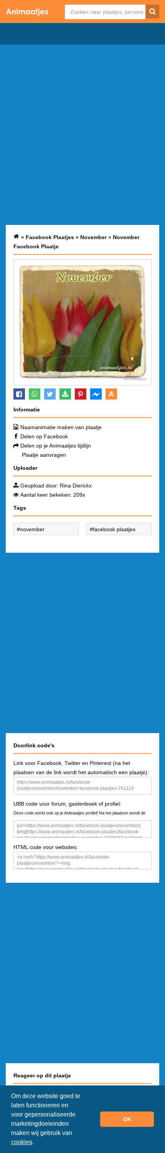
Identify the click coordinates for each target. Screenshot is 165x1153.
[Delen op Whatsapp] (34, 394)
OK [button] (127, 1119)
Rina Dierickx (76, 485)
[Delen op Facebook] (19, 394)
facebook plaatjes (114, 529)
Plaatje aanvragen (44, 455)
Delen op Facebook (44, 436)
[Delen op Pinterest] (80, 394)
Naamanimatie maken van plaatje (61, 427)
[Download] (65, 394)
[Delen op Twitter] (50, 394)
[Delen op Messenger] (96, 394)
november (32, 529)
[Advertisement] (82, 134)
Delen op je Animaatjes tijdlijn (55, 446)
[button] (36, 1143)
